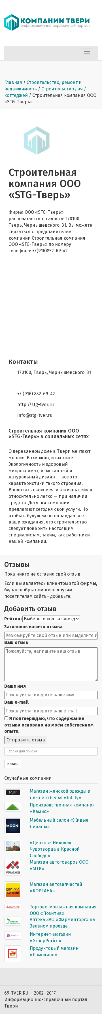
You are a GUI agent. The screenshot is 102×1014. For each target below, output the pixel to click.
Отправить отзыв (26, 740)
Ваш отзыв (16, 642)
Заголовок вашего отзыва (33, 626)
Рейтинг (13, 618)
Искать (12, 764)
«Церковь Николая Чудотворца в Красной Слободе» (55, 849)
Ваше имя (15, 686)
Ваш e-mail (16, 702)
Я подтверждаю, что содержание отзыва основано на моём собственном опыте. (49, 725)
